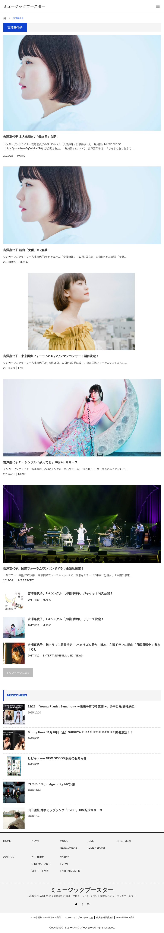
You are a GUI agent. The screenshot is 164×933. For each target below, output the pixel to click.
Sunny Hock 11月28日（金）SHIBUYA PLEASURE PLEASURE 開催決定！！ (80, 732)
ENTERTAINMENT (53, 655)
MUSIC (21, 155)
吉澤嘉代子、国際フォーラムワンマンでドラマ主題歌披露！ (43, 568)
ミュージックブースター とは (79, 917)
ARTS (47, 864)
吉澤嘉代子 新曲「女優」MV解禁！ (26, 250)
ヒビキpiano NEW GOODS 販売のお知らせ (57, 758)
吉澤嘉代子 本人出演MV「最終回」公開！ (31, 136)
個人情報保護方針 (104, 917)
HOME (7, 840)
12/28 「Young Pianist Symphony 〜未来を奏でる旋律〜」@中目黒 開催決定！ (83, 706)
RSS (88, 904)
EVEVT (64, 864)
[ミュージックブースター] (24, 6)
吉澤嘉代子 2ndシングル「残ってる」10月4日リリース (40, 462)
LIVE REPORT (25, 580)
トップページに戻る (17, 672)
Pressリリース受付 (125, 917)
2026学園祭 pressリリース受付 (47, 917)
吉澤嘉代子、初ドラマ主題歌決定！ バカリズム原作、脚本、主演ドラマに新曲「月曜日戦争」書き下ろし (94, 647)
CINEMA (37, 864)
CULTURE (38, 857)
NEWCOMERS (68, 847)
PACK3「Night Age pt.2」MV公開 (51, 784)
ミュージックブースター (82, 890)
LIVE (21, 367)
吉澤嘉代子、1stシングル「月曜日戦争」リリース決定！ (66, 619)
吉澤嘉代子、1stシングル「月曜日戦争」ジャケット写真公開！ (70, 593)
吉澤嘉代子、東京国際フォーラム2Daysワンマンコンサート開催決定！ (51, 356)
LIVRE (46, 871)
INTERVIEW (124, 840)
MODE (35, 871)
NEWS (79, 655)
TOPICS (64, 857)
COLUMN (9, 857)
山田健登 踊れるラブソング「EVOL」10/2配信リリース (65, 810)
